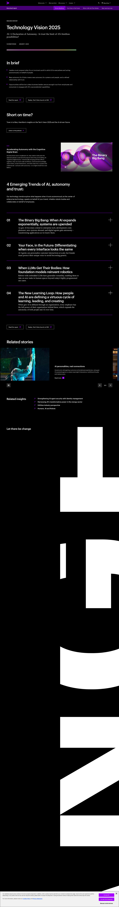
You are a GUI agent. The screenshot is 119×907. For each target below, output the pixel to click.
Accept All (106, 895)
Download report (12, 8)
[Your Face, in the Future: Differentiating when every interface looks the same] (59, 249)
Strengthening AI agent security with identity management (60, 398)
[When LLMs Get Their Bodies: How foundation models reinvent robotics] (59, 273)
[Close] (116, 893)
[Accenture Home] (12, 3)
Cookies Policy (26, 898)
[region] (59, 899)
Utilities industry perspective (49, 405)
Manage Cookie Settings (106, 903)
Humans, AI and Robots (46, 408)
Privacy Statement (37, 898)
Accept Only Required (106, 899)
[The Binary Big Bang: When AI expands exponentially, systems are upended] (59, 225)
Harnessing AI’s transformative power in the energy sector (60, 402)
